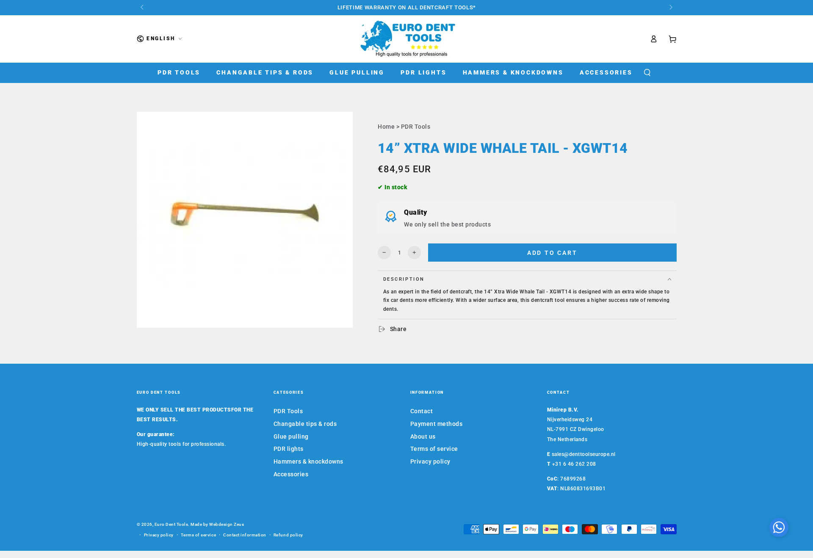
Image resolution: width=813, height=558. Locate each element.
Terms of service (434, 448)
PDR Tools (416, 126)
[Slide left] (143, 7)
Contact (421, 411)
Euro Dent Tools (171, 524)
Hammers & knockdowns (308, 461)
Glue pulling (291, 436)
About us (423, 436)
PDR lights (289, 448)
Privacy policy (430, 461)
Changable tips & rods (305, 423)
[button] (647, 72)
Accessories (291, 474)
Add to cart (552, 252)
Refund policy (288, 535)
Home (386, 126)
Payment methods (436, 423)
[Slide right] (670, 7)
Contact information (244, 535)
